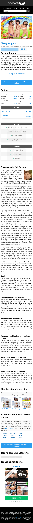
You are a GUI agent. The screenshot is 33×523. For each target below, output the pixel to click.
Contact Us (3, 508)
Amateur (19, 456)
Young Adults (5, 456)
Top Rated (22, 8)
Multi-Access (9, 429)
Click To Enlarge (6, 409)
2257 (8, 508)
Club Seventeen (16, 466)
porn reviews (19, 517)
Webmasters (12, 508)
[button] (7, 502)
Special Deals (7, 8)
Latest (15, 8)
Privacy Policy (19, 508)
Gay (28, 8)
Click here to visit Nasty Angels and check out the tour (16, 82)
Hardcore (13, 456)
